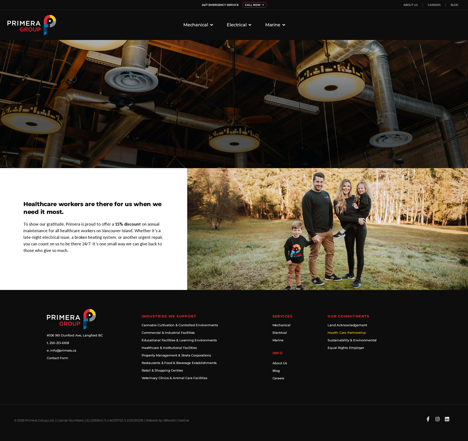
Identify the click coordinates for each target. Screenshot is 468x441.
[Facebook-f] (428, 419)
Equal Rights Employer (346, 348)
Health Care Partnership (347, 333)
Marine (278, 340)
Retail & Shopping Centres (162, 370)
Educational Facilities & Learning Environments (179, 340)
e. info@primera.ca (61, 350)
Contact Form (57, 358)
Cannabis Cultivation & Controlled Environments (180, 325)
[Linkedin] (447, 419)
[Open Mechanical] (211, 25)
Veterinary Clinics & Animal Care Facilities (174, 378)
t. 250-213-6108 (58, 343)
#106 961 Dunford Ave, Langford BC (75, 335)
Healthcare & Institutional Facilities (169, 348)
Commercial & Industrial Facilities (168, 333)
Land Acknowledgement (347, 325)
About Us (410, 5)
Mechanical (282, 325)
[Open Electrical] (250, 25)
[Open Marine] (284, 25)
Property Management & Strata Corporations (176, 355)
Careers (434, 5)
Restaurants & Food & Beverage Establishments (179, 363)
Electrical (280, 333)
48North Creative (176, 420)
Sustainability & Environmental (352, 340)
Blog (454, 5)
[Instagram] (437, 419)
